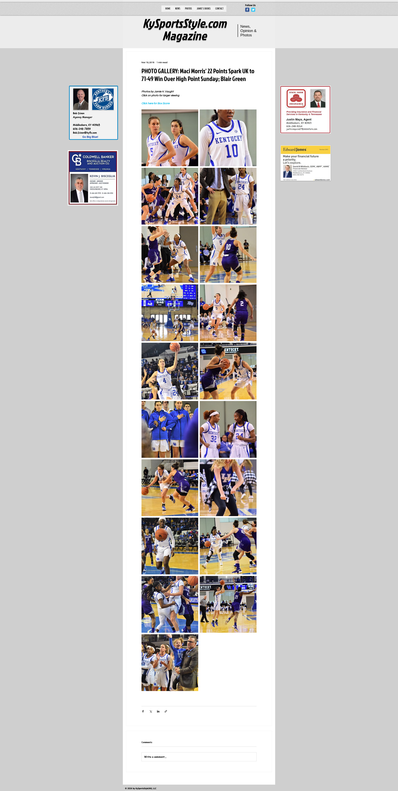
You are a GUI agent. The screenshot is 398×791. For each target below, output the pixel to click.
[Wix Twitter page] (253, 10)
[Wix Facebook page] (247, 10)
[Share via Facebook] (142, 711)
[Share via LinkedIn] (158, 711)
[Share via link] (165, 711)
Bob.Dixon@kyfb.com (85, 132)
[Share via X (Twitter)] (150, 711)
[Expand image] (169, 137)
